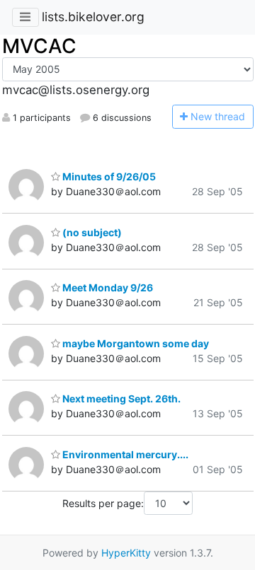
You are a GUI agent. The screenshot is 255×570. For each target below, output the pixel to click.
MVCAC (39, 46)
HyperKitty (126, 553)
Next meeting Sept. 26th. (120, 398)
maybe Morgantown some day (134, 343)
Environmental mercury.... (124, 454)
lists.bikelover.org (93, 16)
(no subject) (91, 232)
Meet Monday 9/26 (106, 287)
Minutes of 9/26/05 (108, 176)
